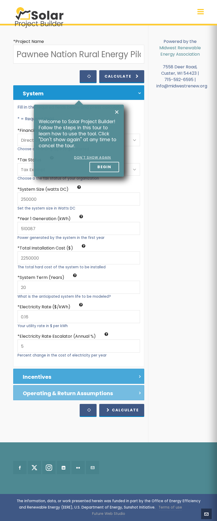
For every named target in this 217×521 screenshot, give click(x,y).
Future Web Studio (108, 513)
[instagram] (49, 467)
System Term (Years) (42, 277)
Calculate (118, 76)
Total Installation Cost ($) (47, 248)
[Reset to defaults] (88, 76)
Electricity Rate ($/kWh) (45, 307)
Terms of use (170, 507)
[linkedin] (63, 467)
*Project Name (28, 41)
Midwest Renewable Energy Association (180, 51)
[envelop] (92, 467)
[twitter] (34, 467)
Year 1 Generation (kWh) (46, 219)
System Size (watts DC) (45, 189)
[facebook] (19, 467)
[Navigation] (200, 12)
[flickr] (78, 467)
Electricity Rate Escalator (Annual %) (58, 336)
